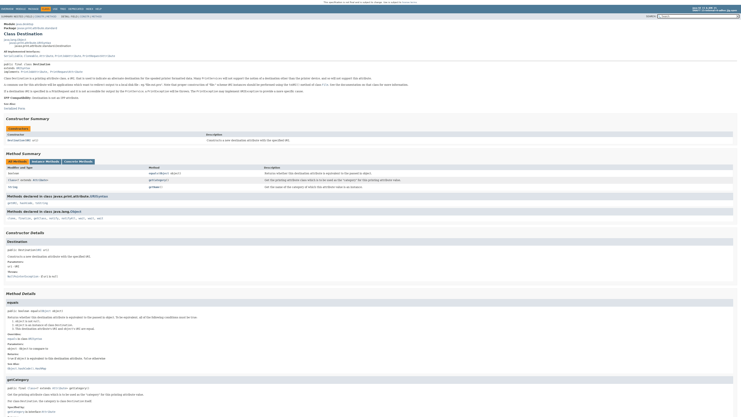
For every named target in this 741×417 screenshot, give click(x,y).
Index (89, 9)
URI (28, 140)
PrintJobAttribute (68, 56)
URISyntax (23, 68)
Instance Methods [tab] (45, 161)
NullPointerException (23, 276)
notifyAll (68, 218)
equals (153, 173)
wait (82, 218)
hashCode (26, 203)
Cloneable (31, 56)
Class (12, 180)
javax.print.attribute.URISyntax (30, 42)
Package (33, 9)
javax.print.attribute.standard (37, 28)
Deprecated (76, 9)
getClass (40, 218)
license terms (409, 2)
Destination (16, 140)
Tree (63, 9)
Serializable (13, 56)
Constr (39, 16)
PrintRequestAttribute (99, 56)
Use (55, 9)
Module (21, 9)
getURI (12, 203)
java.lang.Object (15, 39)
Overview (7, 9)
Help (99, 9)
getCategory (157, 180)
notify (53, 218)
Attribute (46, 56)
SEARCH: (651, 16)
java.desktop (24, 24)
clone (11, 218)
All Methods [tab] (17, 161)
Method (51, 16)
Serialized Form (14, 108)
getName (154, 187)
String (12, 187)
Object (164, 173)
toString (41, 203)
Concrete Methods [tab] (78, 161)
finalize (24, 218)
